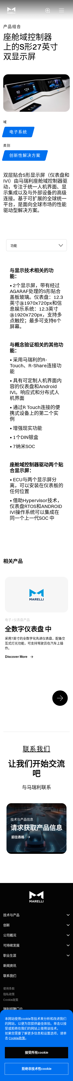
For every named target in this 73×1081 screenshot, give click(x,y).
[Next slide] (60, 698)
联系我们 (9, 976)
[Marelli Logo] (11, 12)
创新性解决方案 (25, 155)
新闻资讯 (9, 966)
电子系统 (18, 131)
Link (36, 618)
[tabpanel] (36, 386)
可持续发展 (11, 945)
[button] (61, 10)
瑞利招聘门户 (13, 1009)
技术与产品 (11, 915)
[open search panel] (47, 10)
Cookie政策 (10, 999)
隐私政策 (9, 994)
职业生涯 (9, 955)
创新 (6, 925)
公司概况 (9, 935)
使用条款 (9, 988)
